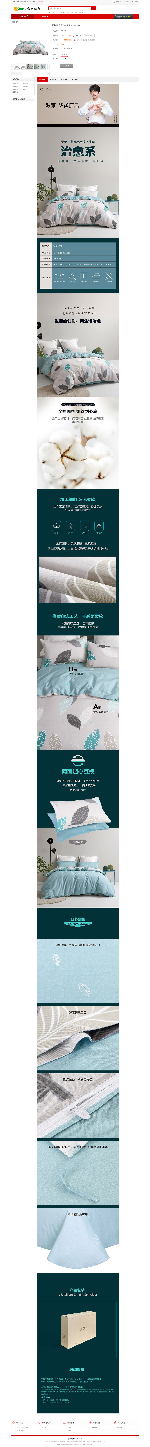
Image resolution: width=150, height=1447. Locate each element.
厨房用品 (25, 89)
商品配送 (68, 1427)
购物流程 (119, 1427)
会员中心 (126, 2)
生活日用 (25, 84)
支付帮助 (75, 79)
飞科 (72, 12)
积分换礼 (23, 16)
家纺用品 (15, 84)
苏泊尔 (81, 12)
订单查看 (43, 1427)
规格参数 (53, 79)
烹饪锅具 (25, 86)
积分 (67, 35)
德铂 (76, 12)
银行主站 (135, 2)
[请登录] (40, 2)
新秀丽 (63, 12)
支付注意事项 (19, 1430)
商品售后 (68, 1430)
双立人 (58, 12)
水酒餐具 (15, 89)
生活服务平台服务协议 (21, 1427)
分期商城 (45, 16)
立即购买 (94, 1427)
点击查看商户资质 (66, 49)
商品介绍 (42, 79)
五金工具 (15, 92)
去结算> (128, 17)
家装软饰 (15, 86)
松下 (68, 12)
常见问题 (64, 79)
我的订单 (118, 2)
